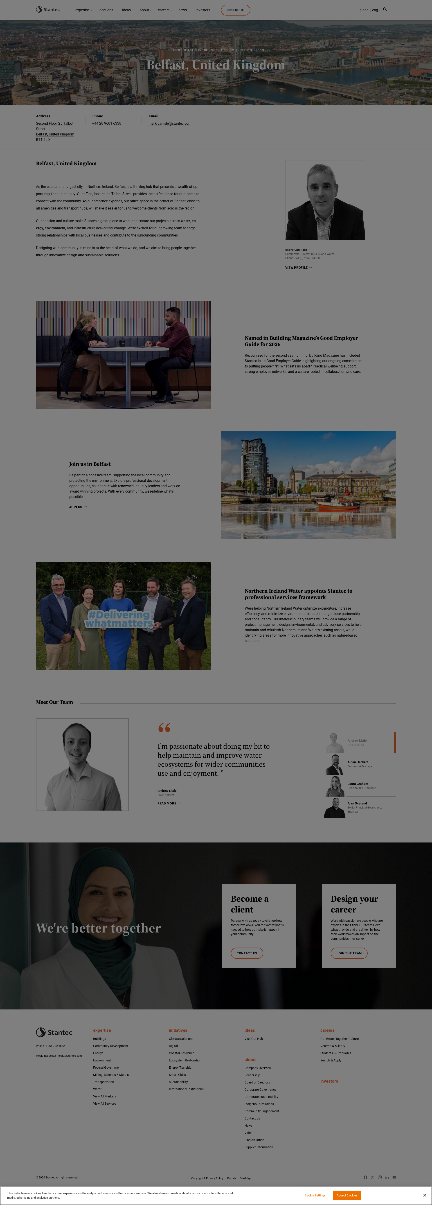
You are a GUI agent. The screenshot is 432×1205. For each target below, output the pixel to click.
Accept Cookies (347, 1195)
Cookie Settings (315, 1195)
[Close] (425, 1195)
